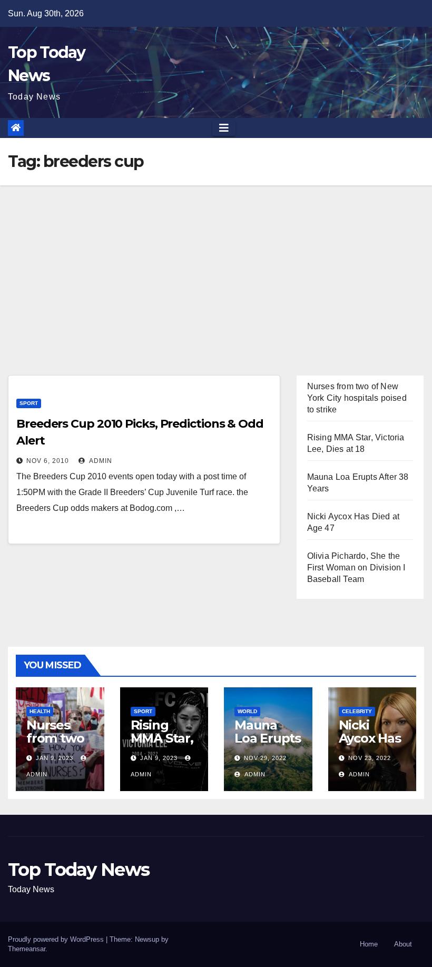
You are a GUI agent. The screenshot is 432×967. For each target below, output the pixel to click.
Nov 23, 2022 (369, 758)
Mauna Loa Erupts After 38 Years (267, 744)
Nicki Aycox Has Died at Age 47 (370, 744)
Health (40, 711)
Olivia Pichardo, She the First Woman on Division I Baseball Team (356, 567)
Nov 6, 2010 (47, 461)
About (403, 944)
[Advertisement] (216, 264)
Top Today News (78, 870)
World (247, 711)
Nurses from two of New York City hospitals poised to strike (357, 398)
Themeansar (26, 949)
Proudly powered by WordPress (57, 939)
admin (99, 461)
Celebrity (357, 711)
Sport (28, 403)
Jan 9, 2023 (54, 758)
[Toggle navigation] (223, 128)
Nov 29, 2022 (265, 758)
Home (369, 944)
